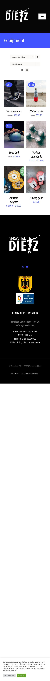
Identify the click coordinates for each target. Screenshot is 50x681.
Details (13, 95)
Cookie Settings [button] (9, 675)
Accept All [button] (21, 675)
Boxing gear (36, 197)
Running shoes (14, 111)
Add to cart (11, 92)
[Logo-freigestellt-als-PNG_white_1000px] (18, 3)
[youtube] (27, 267)
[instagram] (23, 267)
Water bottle (36, 111)
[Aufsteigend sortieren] (37, 56)
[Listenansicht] (27, 70)
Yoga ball (14, 152)
